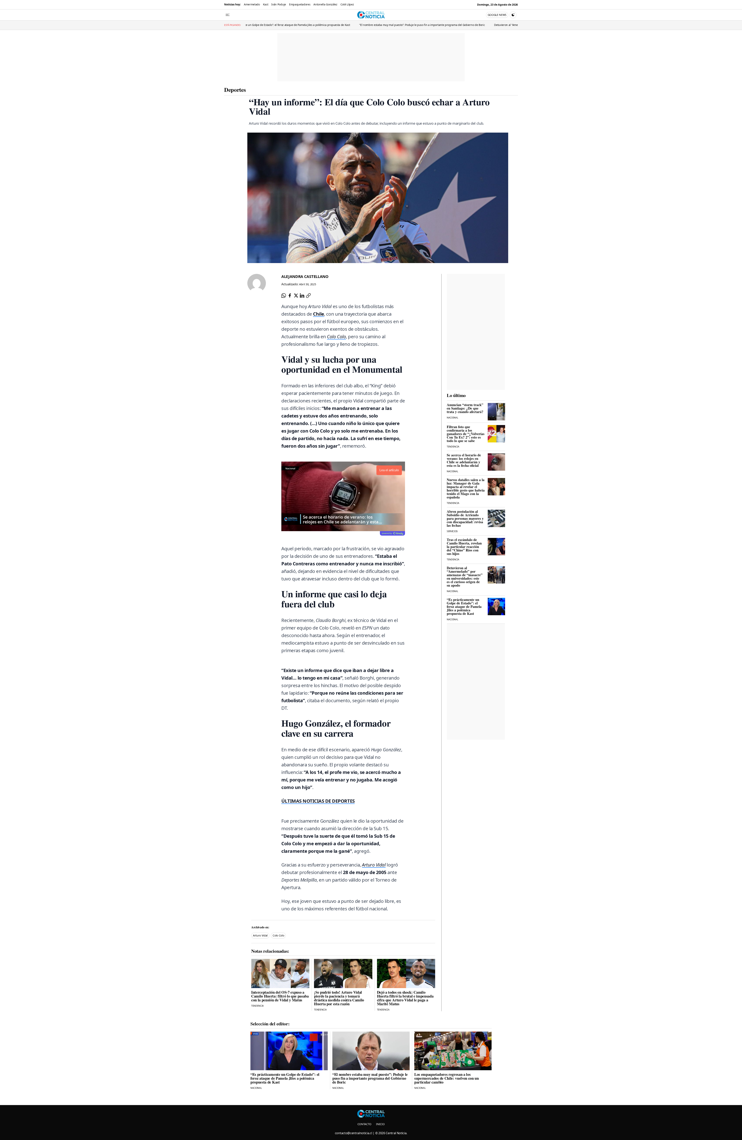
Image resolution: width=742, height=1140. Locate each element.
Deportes (235, 89)
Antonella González (325, 4)
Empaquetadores (300, 4)
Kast (265, 4)
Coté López (347, 4)
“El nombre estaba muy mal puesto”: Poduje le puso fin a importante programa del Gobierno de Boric (324, 25)
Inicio (380, 1124)
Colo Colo (278, 935)
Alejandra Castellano (304, 276)
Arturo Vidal (260, 935)
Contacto (364, 1124)
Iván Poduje (278, 4)
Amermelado (252, 4)
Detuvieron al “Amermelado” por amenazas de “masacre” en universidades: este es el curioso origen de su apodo (466, 25)
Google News (497, 15)
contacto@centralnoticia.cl (353, 1133)
